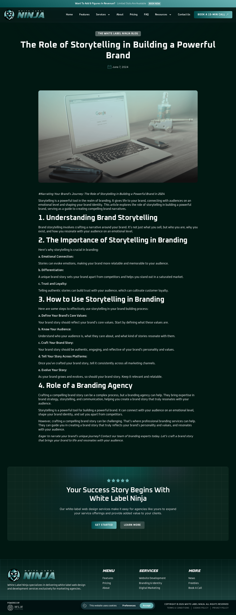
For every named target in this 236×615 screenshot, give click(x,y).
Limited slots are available (131, 3)
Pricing (134, 14)
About (120, 14)
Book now (154, 4)
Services (101, 14)
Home (69, 14)
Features (84, 14)
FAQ (146, 14)
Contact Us (184, 14)
